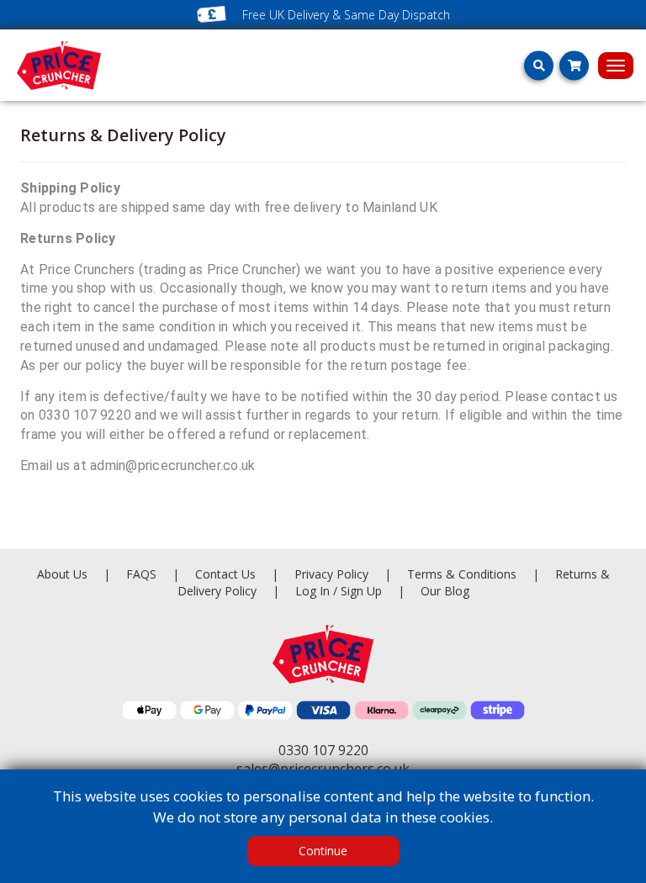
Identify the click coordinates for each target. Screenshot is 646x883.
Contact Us (227, 574)
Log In (312, 591)
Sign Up (363, 591)
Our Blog (445, 591)
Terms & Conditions (473, 574)
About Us (64, 574)
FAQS (143, 574)
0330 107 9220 (323, 750)
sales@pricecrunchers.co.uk (323, 768)
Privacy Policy (333, 574)
